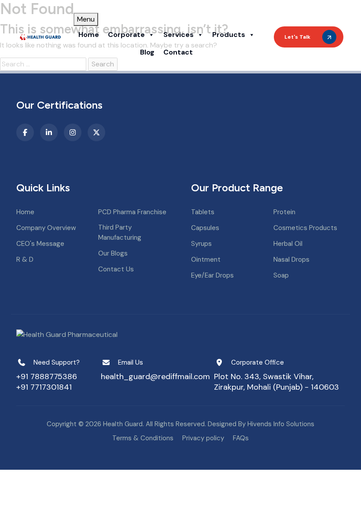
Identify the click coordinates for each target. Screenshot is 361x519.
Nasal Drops (291, 259)
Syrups (201, 243)
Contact (178, 52)
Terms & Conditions (142, 438)
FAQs (241, 438)
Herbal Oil (287, 243)
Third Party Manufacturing (119, 232)
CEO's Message (40, 243)
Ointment (206, 259)
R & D (24, 259)
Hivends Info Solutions (280, 424)
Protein (284, 212)
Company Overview (46, 227)
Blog (147, 52)
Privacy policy (203, 438)
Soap (281, 275)
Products (228, 34)
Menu (86, 19)
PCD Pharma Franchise (132, 212)
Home (88, 34)
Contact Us (116, 269)
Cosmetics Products (305, 227)
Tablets (202, 212)
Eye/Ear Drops (212, 275)
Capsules (205, 227)
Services (178, 34)
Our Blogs (113, 253)
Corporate (126, 34)
